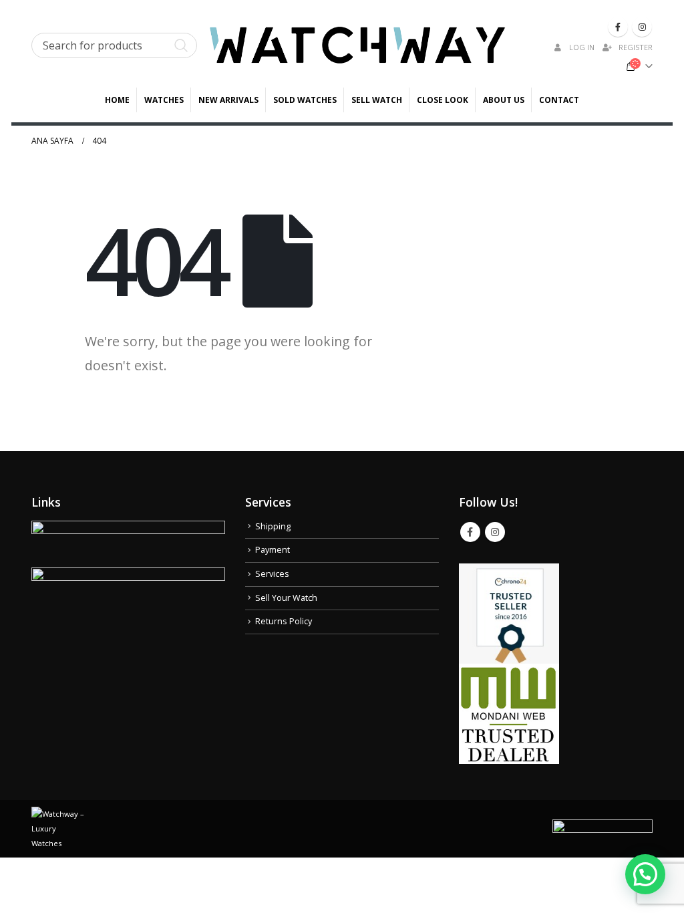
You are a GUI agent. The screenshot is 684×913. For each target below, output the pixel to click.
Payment (272, 549)
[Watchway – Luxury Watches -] (357, 45)
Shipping (273, 526)
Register (636, 47)
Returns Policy (283, 621)
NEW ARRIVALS (228, 100)
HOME (117, 100)
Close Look (442, 100)
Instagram (495, 532)
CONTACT (559, 100)
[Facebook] (618, 27)
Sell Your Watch (286, 598)
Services (272, 573)
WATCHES (164, 100)
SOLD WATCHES (305, 100)
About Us (503, 100)
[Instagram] (642, 27)
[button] (645, 874)
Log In (581, 47)
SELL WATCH (376, 100)
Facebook (470, 532)
